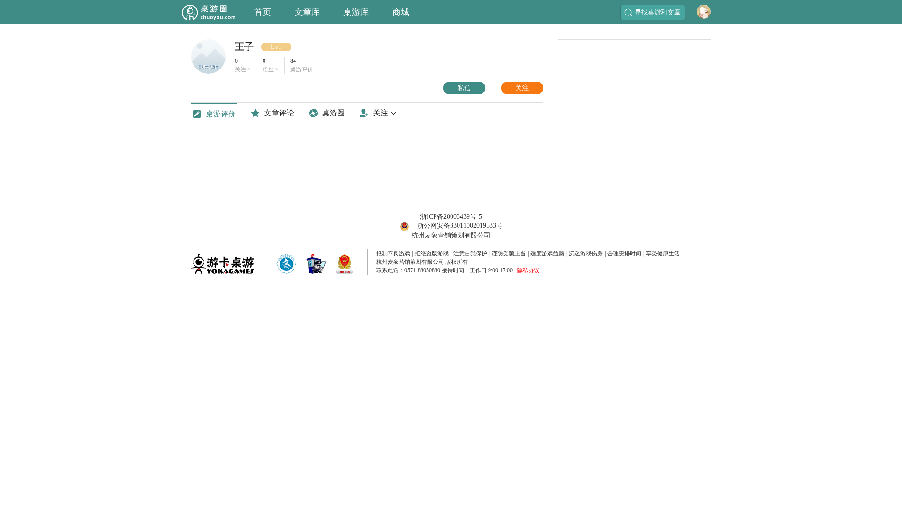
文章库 (307, 12)
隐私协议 (528, 270)
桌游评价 (221, 114)
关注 (522, 88)
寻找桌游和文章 (658, 12)
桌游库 (356, 12)
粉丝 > (271, 65)
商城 (400, 12)
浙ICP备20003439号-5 (451, 216)
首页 (262, 12)
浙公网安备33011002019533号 (460, 225)
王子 (244, 46)
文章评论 (279, 113)
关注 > (243, 65)
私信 (464, 88)
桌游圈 (333, 113)
